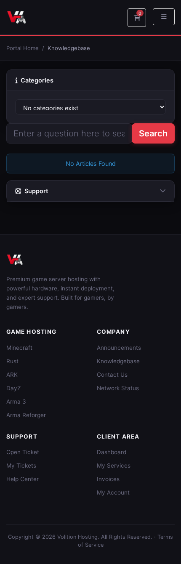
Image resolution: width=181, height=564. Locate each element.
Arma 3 (16, 401)
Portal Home (22, 48)
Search (153, 133)
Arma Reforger (26, 415)
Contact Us (112, 374)
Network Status (118, 388)
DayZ (13, 388)
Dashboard (111, 452)
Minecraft (19, 347)
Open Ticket (22, 452)
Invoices (108, 479)
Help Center (22, 479)
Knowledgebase (118, 361)
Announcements (119, 347)
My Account (113, 492)
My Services (113, 465)
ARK (12, 374)
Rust (12, 361)
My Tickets (21, 465)
